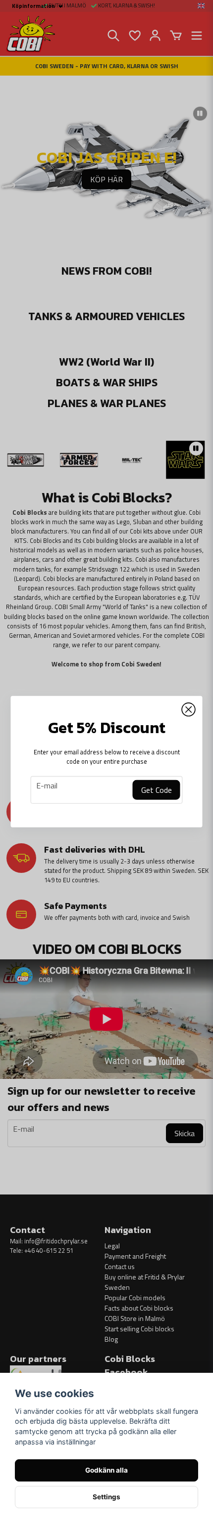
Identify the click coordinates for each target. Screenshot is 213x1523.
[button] (189, 709)
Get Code (156, 790)
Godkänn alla (106, 1470)
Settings (106, 1497)
